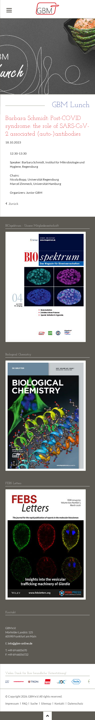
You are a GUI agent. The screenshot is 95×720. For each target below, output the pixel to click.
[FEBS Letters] (46, 544)
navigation (9, 10)
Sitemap (46, 703)
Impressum (12, 703)
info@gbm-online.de (20, 643)
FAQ (24, 703)
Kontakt (59, 703)
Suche (34, 703)
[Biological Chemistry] (46, 416)
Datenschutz (75, 703)
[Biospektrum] (46, 287)
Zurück (13, 204)
